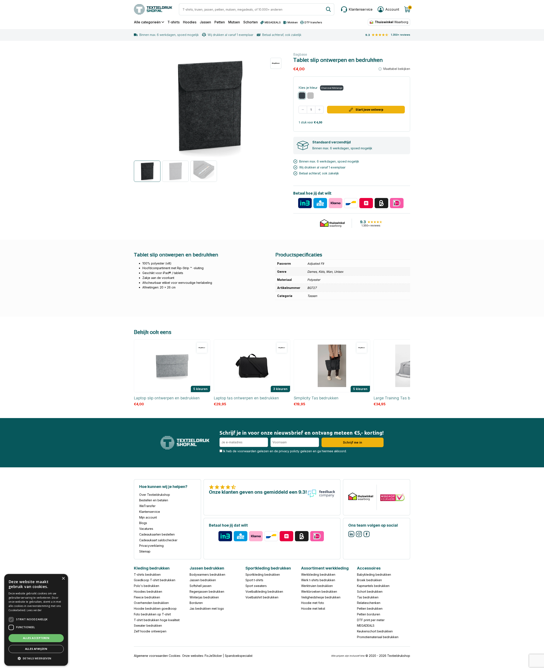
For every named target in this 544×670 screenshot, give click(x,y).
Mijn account (148, 517)
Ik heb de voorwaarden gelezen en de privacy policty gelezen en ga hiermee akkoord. (284, 451)
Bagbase (300, 54)
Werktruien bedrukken (317, 586)
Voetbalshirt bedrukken (261, 597)
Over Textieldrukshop (154, 494)
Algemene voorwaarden (151, 655)
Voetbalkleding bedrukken (264, 591)
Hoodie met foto (312, 603)
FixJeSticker (213, 655)
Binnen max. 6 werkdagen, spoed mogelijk (169, 35)
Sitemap (144, 551)
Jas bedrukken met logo (207, 608)
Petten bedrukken (369, 608)
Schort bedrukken (369, 591)
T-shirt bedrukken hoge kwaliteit (157, 620)
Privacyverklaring (151, 545)
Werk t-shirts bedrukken (318, 580)
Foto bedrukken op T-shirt (152, 614)
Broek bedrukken (369, 580)
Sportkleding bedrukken (262, 574)
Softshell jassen (200, 586)
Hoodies (189, 22)
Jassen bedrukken (203, 580)
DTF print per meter (371, 620)
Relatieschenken (368, 603)
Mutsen (234, 22)
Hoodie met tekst (313, 608)
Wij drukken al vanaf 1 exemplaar (230, 35)
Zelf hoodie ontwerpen (150, 631)
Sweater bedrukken (148, 625)
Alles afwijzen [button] (36, 649)
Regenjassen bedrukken (207, 591)
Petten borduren (368, 614)
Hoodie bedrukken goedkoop (155, 608)
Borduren (196, 603)
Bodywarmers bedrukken (207, 574)
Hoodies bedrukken (148, 591)
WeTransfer (147, 506)
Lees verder (34, 610)
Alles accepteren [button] (36, 638)
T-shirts (173, 22)
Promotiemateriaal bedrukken (377, 637)
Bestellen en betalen (153, 500)
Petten (219, 22)
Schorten (250, 22)
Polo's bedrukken (146, 586)
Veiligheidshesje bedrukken (320, 597)
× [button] (63, 578)
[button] (36, 659)
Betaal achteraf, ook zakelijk (281, 35)
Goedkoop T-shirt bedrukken (154, 580)
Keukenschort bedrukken (375, 631)
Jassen (205, 22)
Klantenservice (149, 511)
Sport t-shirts (254, 580)
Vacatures (146, 528)
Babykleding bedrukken (374, 574)
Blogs (143, 523)
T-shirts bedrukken (147, 574)
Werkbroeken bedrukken (319, 591)
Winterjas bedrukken (204, 597)
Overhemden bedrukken (151, 603)
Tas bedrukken (367, 597)
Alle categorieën (147, 22)
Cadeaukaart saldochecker (158, 540)
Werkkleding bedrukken (318, 574)
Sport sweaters (256, 586)
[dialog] (36, 620)
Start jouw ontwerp (369, 109)
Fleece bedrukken (147, 597)
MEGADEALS (365, 625)
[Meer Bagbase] (275, 63)
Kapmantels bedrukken (373, 586)
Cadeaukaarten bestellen (157, 534)
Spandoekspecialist (238, 655)
